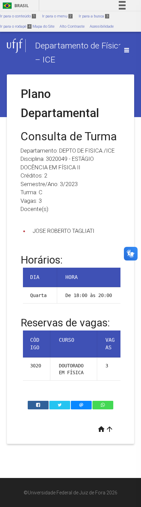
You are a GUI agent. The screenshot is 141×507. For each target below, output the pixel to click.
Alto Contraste (72, 26)
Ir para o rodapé (15, 26)
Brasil (14, 6)
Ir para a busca (93, 16)
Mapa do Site (43, 26)
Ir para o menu (57, 16)
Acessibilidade (102, 26)
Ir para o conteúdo (17, 16)
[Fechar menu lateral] (126, 50)
